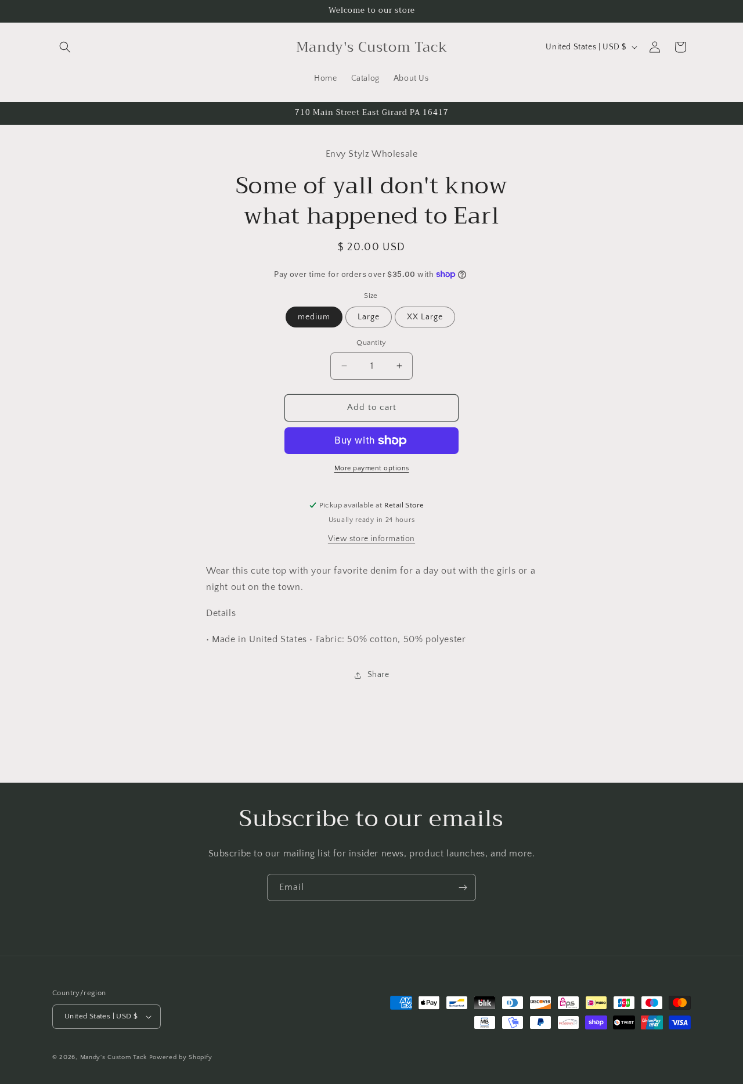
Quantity (371, 342)
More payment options (371, 468)
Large (369, 317)
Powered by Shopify (180, 1057)
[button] (65, 47)
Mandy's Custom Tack (113, 1057)
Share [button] (378, 674)
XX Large (425, 317)
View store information (371, 538)
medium (314, 317)
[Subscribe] (462, 887)
